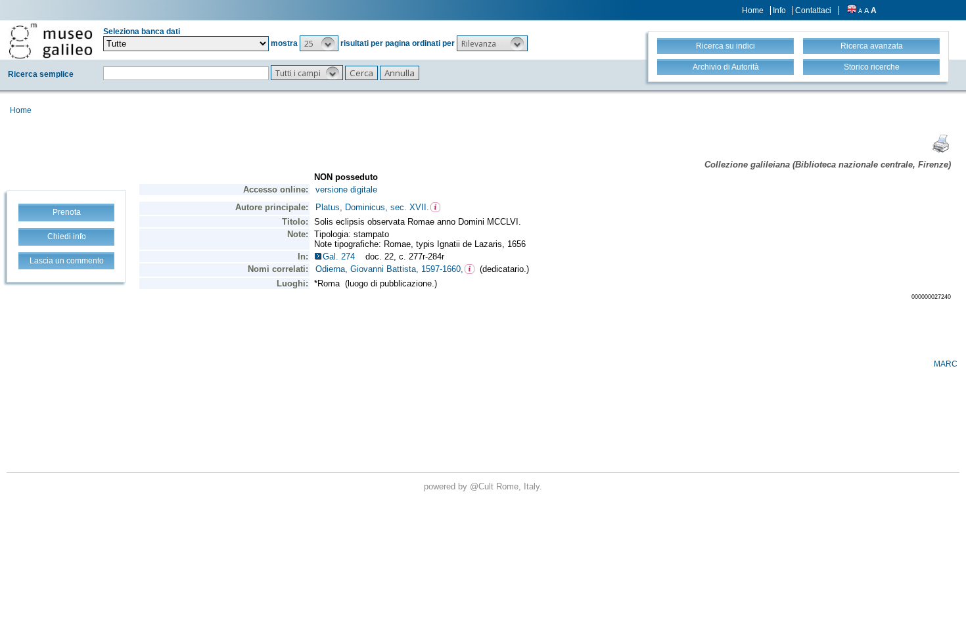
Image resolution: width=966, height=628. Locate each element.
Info (779, 10)
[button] (319, 43)
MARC (945, 364)
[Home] (50, 40)
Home (753, 10)
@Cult (483, 486)
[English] (851, 10)
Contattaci (813, 10)
